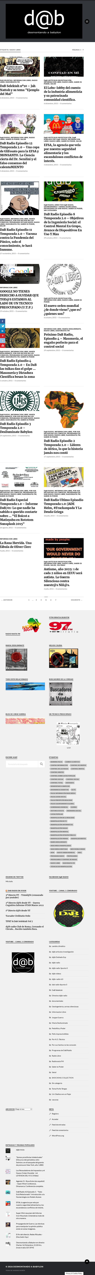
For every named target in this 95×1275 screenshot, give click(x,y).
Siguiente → (76, 600)
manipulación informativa (62, 824)
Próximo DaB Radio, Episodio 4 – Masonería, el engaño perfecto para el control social (63, 340)
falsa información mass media (63, 793)
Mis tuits (9, 881)
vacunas (61, 565)
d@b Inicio (20, 1150)
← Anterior (6, 600)
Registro (55, 1114)
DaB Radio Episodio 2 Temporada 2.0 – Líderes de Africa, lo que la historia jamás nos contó (63, 447)
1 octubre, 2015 (6, 381)
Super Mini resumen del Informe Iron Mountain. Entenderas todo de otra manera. (30, 1215)
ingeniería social (74, 810)
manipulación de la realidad (62, 817)
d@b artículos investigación (57, 80)
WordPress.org (58, 1135)
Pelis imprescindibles (60, 1034)
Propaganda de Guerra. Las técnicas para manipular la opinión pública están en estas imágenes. (30, 1226)
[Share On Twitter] (2, 326)
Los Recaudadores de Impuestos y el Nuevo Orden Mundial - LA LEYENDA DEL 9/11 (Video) (30, 1173)
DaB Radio (70, 782)
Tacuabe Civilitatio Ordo (18, 916)
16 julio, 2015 (49, 516)
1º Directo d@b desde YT (18, 910)
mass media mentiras (59, 849)
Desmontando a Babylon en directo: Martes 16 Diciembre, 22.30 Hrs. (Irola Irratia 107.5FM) (30, 1245)
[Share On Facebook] (2, 321)
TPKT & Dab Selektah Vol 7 (19, 921)
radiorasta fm (69, 863)
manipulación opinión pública (63, 835)
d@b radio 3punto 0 (60, 968)
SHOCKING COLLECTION (62, 1078)
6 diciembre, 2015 (7, 98)
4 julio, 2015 (5, 551)
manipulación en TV (59, 821)
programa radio (57, 856)
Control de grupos (78, 765)
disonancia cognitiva (60, 789)
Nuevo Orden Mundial (66, 852)
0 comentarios (22, 98)
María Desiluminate (71, 329)
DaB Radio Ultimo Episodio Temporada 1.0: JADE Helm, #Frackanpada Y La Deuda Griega (63, 506)
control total (57, 782)
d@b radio (5, 137)
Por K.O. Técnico (58, 1039)
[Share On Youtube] (2, 345)
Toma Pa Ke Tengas (59, 1089)
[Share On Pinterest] (2, 335)
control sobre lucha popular (63, 776)
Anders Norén (19, 1270)
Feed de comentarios (60, 1130)
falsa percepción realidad (61, 800)
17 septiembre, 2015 (52, 457)
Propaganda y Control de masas (64, 859)
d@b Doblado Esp (59, 957)
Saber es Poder (13, 139)
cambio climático (72, 762)
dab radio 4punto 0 (59, 984)
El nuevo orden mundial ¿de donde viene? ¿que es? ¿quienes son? (62, 310)
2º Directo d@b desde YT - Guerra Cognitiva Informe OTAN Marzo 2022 (25, 904)
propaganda (72, 856)
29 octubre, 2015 (50, 238)
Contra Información (59, 765)
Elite (74, 789)
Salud (53, 84)
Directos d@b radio (64, 205)
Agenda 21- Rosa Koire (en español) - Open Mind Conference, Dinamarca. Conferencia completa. (30, 1183)
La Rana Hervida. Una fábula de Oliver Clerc (16, 545)
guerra (74, 807)
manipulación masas (59, 828)
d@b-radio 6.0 (57, 979)
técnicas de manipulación (61, 866)
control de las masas (59, 768)
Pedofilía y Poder (58, 1028)
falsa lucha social (58, 796)
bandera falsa (56, 762)
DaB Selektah (6, 80)
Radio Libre (67, 82)
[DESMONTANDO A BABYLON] (44, 37)
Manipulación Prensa (59, 838)
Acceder (55, 1119)
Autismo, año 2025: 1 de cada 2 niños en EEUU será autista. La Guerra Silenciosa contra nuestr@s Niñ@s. (63, 577)
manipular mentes (78, 838)
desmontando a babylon (28, 1266)
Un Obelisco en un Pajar (61, 1094)
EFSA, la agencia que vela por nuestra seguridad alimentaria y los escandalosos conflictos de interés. (63, 153)
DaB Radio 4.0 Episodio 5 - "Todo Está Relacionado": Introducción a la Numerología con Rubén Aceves (30, 1194)
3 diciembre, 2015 (51, 165)
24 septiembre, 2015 (8, 436)
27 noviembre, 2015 (8, 253)
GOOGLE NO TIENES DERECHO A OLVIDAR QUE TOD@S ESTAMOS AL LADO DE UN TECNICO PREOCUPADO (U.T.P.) (19, 299)
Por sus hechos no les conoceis (62, 432)
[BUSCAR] (41, 764)
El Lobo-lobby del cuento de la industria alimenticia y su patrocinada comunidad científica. (63, 94)
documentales (57, 1001)
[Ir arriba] (87, 1261)
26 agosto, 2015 (6, 528)
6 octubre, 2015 (50, 317)
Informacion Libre (22, 80)
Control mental (77, 768)
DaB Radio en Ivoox (17, 891)
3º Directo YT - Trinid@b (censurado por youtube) (24, 896)
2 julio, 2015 (49, 589)
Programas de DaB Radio (21, 222)
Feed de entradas (58, 1124)
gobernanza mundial (59, 807)
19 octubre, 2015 (7, 311)
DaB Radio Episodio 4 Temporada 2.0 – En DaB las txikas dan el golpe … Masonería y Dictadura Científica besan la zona (18, 369)
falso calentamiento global (62, 803)
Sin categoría (50, 210)
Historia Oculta (57, 810)
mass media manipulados (61, 845)
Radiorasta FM (13, 82)
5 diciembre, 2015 (7, 171)
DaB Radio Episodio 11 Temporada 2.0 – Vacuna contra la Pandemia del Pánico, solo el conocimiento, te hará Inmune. (18, 239)
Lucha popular (57, 814)
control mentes (57, 772)
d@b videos (61, 139)
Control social (57, 779)
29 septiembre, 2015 (52, 350)
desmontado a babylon (60, 786)
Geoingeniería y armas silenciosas (60, 207)
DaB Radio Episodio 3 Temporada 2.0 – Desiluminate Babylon (16, 428)
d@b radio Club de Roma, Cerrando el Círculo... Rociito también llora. (25, 928)
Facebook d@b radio (58, 877)
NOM (52, 852)
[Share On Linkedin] (2, 330)
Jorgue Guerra (57, 1017)
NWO (80, 852)
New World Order (78, 849)
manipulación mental (59, 831)
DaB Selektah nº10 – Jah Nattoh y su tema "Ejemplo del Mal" (19, 90)
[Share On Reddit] (2, 340)
